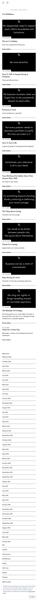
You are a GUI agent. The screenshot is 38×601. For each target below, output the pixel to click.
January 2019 (6, 505)
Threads (4, 577)
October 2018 (6, 518)
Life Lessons (6, 554)
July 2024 (5, 375)
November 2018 (7, 514)
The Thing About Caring (11, 211)
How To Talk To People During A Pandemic (15, 75)
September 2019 (7, 477)
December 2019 (7, 468)
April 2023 (5, 389)
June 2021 (5, 417)
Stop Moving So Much (11, 277)
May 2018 (5, 537)
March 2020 (6, 458)
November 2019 (7, 472)
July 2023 (5, 380)
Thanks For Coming (9, 244)
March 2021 (6, 426)
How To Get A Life (9, 143)
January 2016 (6, 541)
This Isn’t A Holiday (9, 41)
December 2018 (7, 509)
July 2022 (5, 394)
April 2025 (5, 366)
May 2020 (5, 449)
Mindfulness (6, 559)
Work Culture (6, 582)
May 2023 (5, 385)
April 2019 (5, 500)
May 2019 (5, 495)
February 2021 (6, 431)
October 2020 (6, 440)
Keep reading (6, 49)
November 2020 (7, 435)
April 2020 (5, 454)
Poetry (4, 563)
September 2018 (7, 523)
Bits (3, 545)
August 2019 (6, 481)
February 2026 (6, 357)
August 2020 (6, 445)
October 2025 (6, 361)
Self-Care (5, 568)
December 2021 (7, 403)
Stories (4, 572)
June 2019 (5, 491)
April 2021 (5, 421)
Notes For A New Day (11, 329)
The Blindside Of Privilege (12, 310)
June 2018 (5, 532)
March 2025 (6, 371)
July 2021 (5, 412)
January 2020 (6, 463)
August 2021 (6, 408)
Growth (4, 549)
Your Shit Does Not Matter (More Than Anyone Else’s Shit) (17, 177)
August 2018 (6, 528)
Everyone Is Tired (9, 109)
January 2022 (6, 398)
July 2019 (5, 486)
